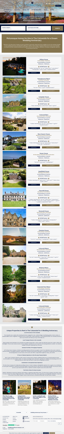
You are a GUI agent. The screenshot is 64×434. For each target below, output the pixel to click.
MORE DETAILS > (34, 72)
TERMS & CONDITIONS (5, 422)
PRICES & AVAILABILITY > (50, 72)
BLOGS (14, 421)
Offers (52, 9)
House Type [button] (26, 9)
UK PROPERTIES (6, 416)
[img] (14, 66)
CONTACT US (58, 5)
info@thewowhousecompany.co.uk (54, 3)
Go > (60, 423)
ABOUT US (15, 416)
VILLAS (14, 418)
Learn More (52, 433)
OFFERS (4, 419)
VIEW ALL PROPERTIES (50, 5)
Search (57, 28)
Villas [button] (45, 9)
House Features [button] (36, 9)
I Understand (46, 433)
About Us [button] (7, 11)
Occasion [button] (17, 9)
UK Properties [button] (8, 9)
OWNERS (14, 419)
